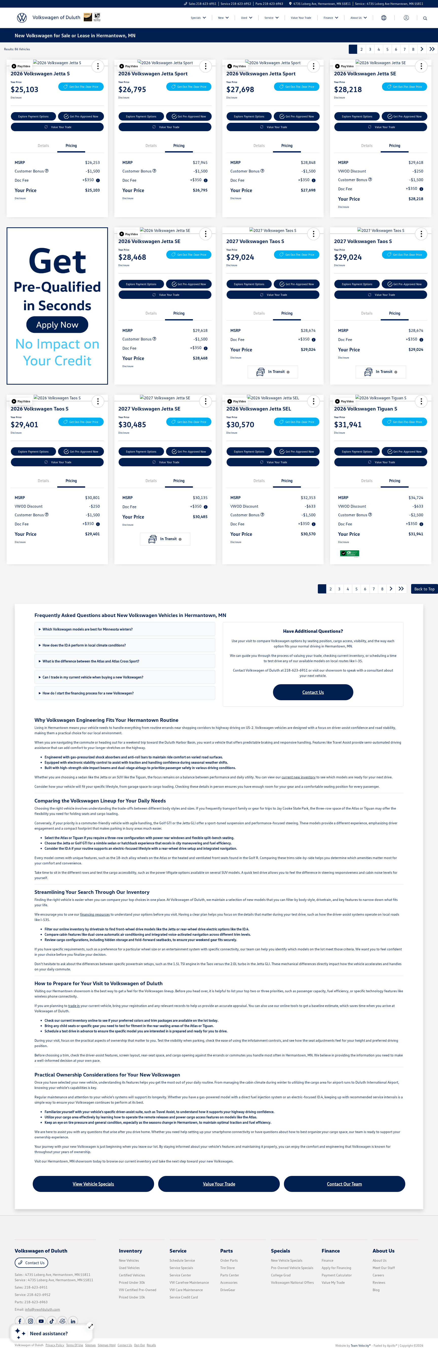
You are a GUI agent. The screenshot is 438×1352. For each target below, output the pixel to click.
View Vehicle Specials (93, 1184)
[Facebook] (20, 1321)
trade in (74, 1005)
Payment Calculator (337, 1275)
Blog (376, 1290)
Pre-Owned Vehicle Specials (292, 1267)
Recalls (151, 1345)
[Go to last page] (432, 49)
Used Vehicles (129, 1267)
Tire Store (227, 1267)
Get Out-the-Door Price (83, 86)
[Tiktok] (52, 1321)
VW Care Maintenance (186, 1290)
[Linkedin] (73, 1321)
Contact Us (313, 692)
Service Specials (181, 1267)
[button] (21, 66)
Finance (331, 1250)
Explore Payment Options (33, 116)
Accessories (229, 1282)
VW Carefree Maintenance (189, 1282)
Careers (378, 1275)
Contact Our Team (344, 1184)
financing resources (95, 914)
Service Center (180, 1275)
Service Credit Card (184, 1297)
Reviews (379, 1282)
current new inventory (299, 777)
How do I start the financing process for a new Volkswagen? (88, 693)
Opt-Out (139, 1345)
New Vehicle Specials (286, 1260)
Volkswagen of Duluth (29, 1345)
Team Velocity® (361, 1345)
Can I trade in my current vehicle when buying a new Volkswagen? (93, 677)
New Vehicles (129, 1260)
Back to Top (424, 588)
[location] (290, 4)
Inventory (130, 1250)
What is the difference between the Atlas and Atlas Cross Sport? (91, 661)
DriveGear (227, 1290)
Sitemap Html (107, 1345)
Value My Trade (333, 1282)
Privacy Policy (55, 1345)
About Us (384, 1250)
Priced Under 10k (132, 1297)
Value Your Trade (61, 127)
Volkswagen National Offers (292, 1282)
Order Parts (229, 1260)
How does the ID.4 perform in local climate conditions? (84, 645)
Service (178, 1250)
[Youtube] (41, 1321)
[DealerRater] (62, 1321)
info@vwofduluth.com (42, 1309)
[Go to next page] (422, 49)
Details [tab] (43, 145)
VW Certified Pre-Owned (137, 1290)
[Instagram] (30, 1321)
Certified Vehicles (132, 1275)
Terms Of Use (74, 1345)
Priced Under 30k (132, 1282)
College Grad (281, 1275)
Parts (226, 1250)
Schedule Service (182, 1260)
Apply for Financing (336, 1267)
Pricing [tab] (71, 145)
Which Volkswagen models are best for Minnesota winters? (88, 629)
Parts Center (229, 1275)
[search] (425, 18)
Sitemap (90, 1345)
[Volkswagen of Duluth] (58, 17)
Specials (280, 1250)
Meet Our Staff (384, 1267)
